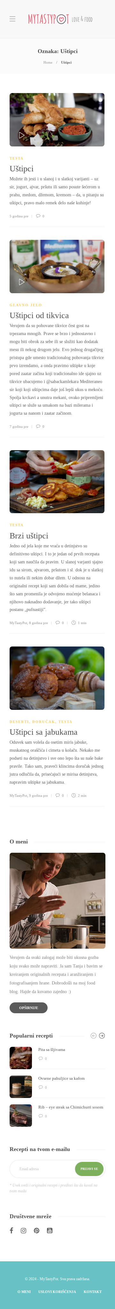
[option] (57, 1087)
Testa (17, 158)
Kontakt (93, 1292)
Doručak (43, 722)
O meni (24, 1292)
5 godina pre (19, 216)
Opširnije (28, 1008)
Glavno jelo (26, 305)
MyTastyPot (18, 623)
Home (47, 62)
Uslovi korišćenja (57, 1292)
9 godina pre (38, 795)
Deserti (19, 722)
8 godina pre (38, 623)
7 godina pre (19, 426)
